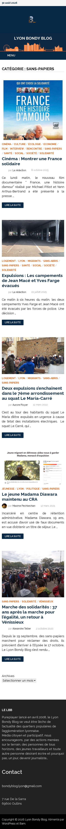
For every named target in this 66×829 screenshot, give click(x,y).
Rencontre (34, 148)
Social (19, 153)
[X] (54, 2)
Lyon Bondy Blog (36, 819)
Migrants (34, 261)
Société (31, 153)
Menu (11, 55)
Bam (22, 823)
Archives (8, 676)
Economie (50, 144)
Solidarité (47, 153)
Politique (33, 488)
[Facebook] (45, 2)
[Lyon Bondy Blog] (33, 42)
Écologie (34, 144)
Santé (8, 153)
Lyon (21, 261)
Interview (17, 148)
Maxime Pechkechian (24, 505)
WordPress (9, 823)
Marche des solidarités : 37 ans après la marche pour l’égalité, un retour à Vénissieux (29, 614)
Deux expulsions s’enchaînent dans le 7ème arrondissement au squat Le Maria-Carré (33, 393)
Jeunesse (8, 488)
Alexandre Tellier (22, 628)
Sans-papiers (53, 148)
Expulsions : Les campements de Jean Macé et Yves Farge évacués (32, 280)
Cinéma (6, 144)
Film (4, 148)
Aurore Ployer (20, 404)
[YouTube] (49, 2)
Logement (9, 261)
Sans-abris (50, 261)
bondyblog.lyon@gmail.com (22, 786)
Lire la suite (13, 205)
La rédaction (19, 170)
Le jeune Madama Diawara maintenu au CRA (29, 497)
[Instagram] (58, 2)
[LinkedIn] (62, 2)
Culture (20, 144)
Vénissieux (46, 601)
